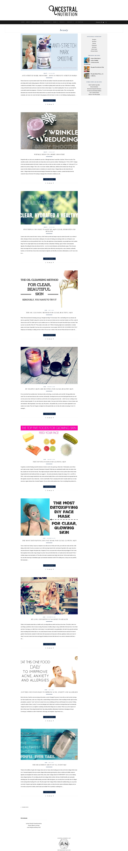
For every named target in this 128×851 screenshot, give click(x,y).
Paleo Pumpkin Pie (97, 67)
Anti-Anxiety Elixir (94, 92)
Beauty (45, 73)
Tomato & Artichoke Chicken (94, 90)
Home (23, 22)
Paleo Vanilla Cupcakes (94, 85)
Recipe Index (36, 22)
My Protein (79, 22)
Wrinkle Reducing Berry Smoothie (49, 154)
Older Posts (25, 807)
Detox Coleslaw (94, 86)
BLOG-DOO (68, 850)
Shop (55, 22)
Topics (62, 22)
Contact (70, 22)
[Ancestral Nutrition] (64, 10)
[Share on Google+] (51, 104)
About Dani (94, 49)
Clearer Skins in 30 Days (34, 825)
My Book (94, 47)
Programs (47, 22)
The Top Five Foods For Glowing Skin (49, 462)
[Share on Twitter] (49, 104)
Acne (46, 310)
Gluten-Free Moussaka (94, 94)
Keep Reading (49, 100)
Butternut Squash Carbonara (94, 88)
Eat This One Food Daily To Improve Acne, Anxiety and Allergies (49, 692)
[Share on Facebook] (47, 104)
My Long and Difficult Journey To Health (49, 619)
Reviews (94, 41)
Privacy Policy (94, 51)
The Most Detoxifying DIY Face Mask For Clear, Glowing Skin (49, 541)
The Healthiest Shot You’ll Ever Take (49, 765)
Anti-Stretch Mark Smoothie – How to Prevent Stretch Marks (49, 76)
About (28, 22)
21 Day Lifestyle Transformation (34, 823)
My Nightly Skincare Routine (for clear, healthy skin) (49, 389)
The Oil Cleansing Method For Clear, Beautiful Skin (49, 313)
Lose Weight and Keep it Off (34, 827)
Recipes (94, 39)
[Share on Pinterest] (53, 104)
